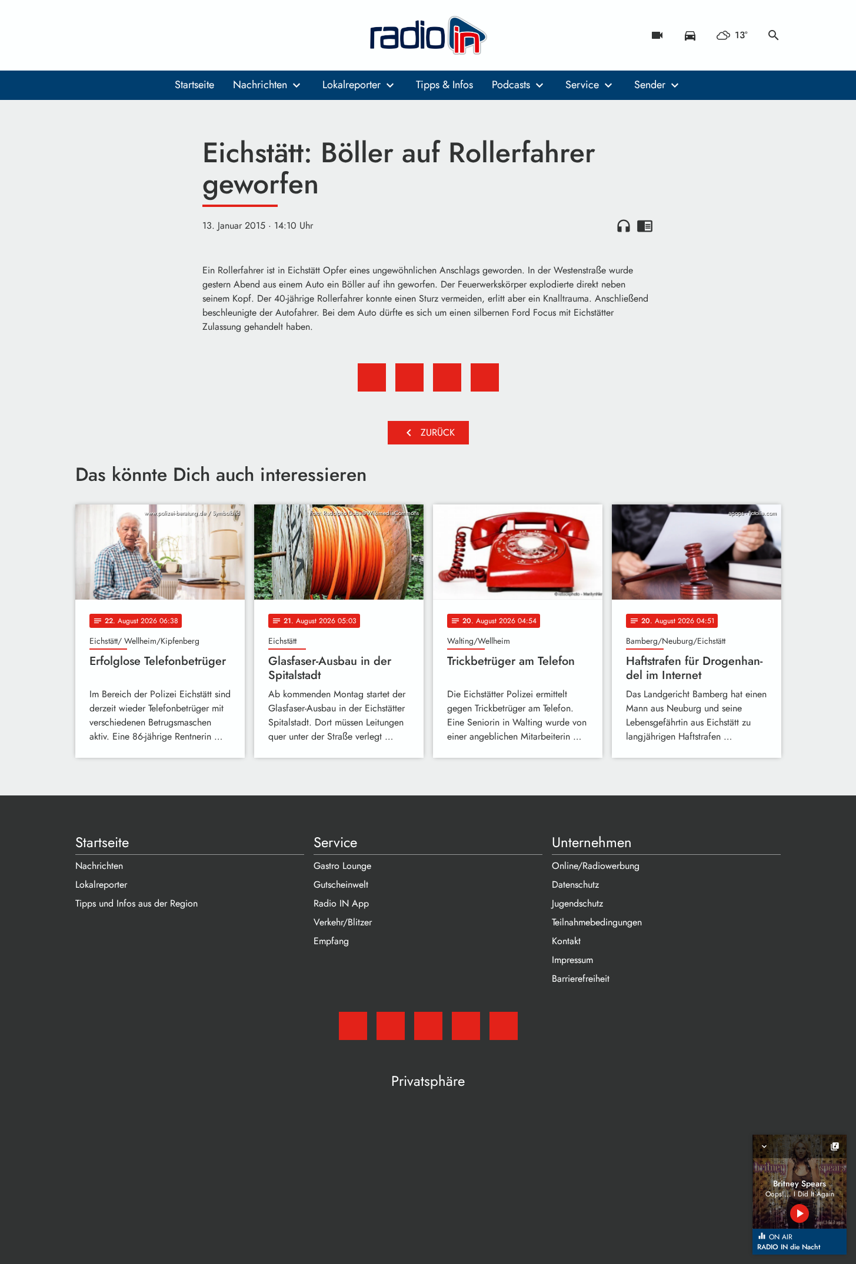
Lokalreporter (351, 84)
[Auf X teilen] (409, 377)
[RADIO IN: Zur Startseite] (428, 35)
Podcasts (511, 84)
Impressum (572, 960)
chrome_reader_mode (645, 226)
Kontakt (566, 941)
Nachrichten (260, 84)
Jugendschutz (577, 903)
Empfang (331, 941)
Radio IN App (341, 903)
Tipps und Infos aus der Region (136, 903)
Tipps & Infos (444, 84)
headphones (623, 226)
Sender (649, 84)
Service (582, 84)
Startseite (194, 84)
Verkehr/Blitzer (343, 922)
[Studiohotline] (181, 35)
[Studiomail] (87, 35)
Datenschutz (575, 884)
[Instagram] (134, 35)
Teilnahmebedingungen (597, 922)
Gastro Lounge (342, 865)
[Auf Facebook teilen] (372, 377)
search (774, 35)
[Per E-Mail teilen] (485, 377)
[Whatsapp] (157, 35)
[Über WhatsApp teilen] (447, 377)
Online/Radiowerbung (595, 865)
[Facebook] (110, 35)
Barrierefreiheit (580, 978)
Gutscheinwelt (341, 884)
